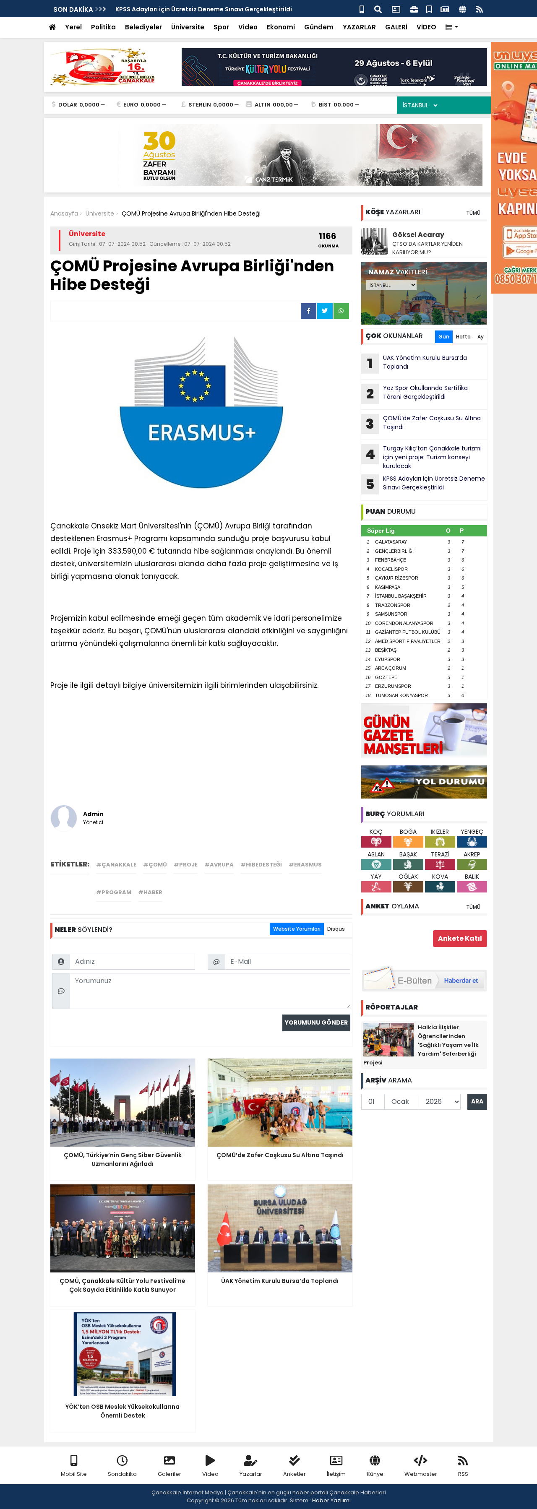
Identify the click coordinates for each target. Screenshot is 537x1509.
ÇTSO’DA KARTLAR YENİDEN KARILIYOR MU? (427, 248)
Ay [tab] (480, 336)
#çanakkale (116, 865)
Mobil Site (74, 1474)
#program (113, 892)
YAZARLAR (359, 27)
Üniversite (187, 27)
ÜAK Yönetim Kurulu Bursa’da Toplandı (417, 363)
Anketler (294, 1474)
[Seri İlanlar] (429, 8)
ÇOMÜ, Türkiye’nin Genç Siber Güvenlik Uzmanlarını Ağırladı (206, 9)
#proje (186, 865)
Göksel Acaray (418, 234)
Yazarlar (251, 1474)
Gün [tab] (443, 336)
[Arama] (378, 8)
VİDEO (426, 27)
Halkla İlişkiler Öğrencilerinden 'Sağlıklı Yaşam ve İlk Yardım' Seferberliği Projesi (421, 1045)
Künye (375, 1474)
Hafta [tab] (463, 336)
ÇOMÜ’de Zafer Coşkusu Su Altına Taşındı (423, 423)
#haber (150, 892)
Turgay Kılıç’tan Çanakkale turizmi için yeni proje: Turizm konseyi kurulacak (423, 457)
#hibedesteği (261, 865)
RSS (463, 1474)
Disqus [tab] (336, 928)
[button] (452, 27)
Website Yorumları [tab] (297, 928)
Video (248, 27)
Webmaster (420, 1474)
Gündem (319, 27)
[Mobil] (361, 8)
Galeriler (169, 1474)
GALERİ (396, 27)
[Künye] (462, 8)
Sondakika (122, 1474)
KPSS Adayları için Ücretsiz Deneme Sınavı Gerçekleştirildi (425, 484)
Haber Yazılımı (331, 1500)
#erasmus (305, 865)
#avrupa (219, 865)
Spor (221, 27)
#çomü (155, 865)
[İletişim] (396, 8)
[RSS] (479, 8)
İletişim (336, 1474)
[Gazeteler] (444, 8)
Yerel (73, 27)
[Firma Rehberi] (414, 8)
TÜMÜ (473, 212)
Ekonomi (281, 27)
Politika (103, 27)
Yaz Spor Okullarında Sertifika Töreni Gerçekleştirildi (417, 393)
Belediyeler (143, 27)
